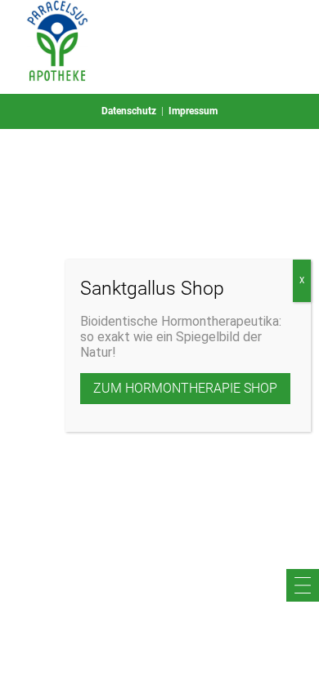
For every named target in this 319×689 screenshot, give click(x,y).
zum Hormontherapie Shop (185, 388)
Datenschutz (128, 111)
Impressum (193, 111)
